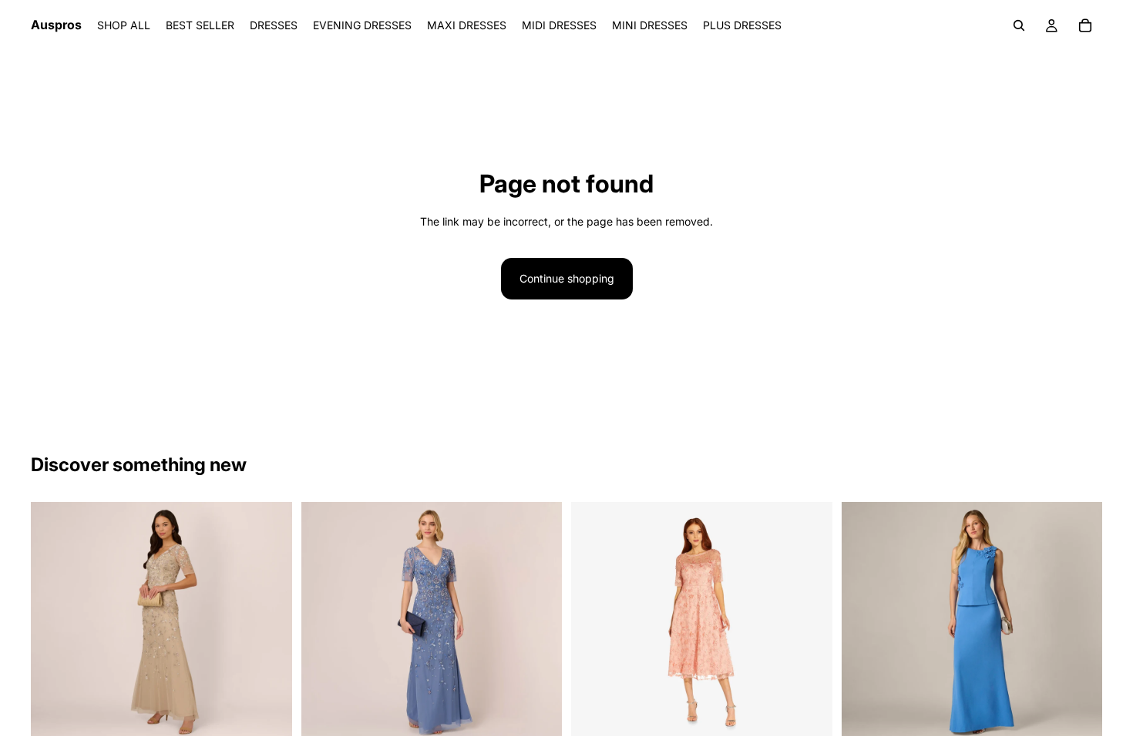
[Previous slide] (54, 622)
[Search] (1019, 25)
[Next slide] (269, 622)
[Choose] (268, 719)
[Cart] (1085, 25)
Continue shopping (566, 278)
